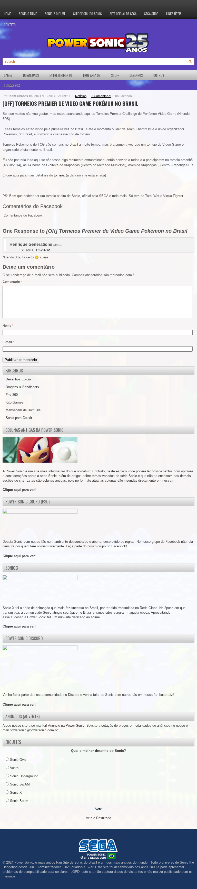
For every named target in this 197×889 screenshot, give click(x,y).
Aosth (14, 768)
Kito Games (14, 402)
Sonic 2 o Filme (55, 13)
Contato (10, 24)
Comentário (12, 282)
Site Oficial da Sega (123, 13)
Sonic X (16, 792)
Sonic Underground (24, 776)
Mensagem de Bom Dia (23, 410)
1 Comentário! (101, 96)
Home (7, 13)
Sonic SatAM (20, 784)
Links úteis (174, 13)
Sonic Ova (18, 760)
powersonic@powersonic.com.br (34, 730)
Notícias (80, 96)
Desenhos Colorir (18, 379)
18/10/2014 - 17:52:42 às (34, 249)
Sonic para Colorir (19, 418)
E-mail (8, 342)
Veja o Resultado (98, 818)
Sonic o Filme (28, 13)
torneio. (59, 175)
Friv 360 (12, 395)
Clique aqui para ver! (19, 490)
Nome (8, 325)
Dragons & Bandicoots (22, 387)
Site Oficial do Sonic (87, 13)
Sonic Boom (19, 801)
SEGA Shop (151, 13)
